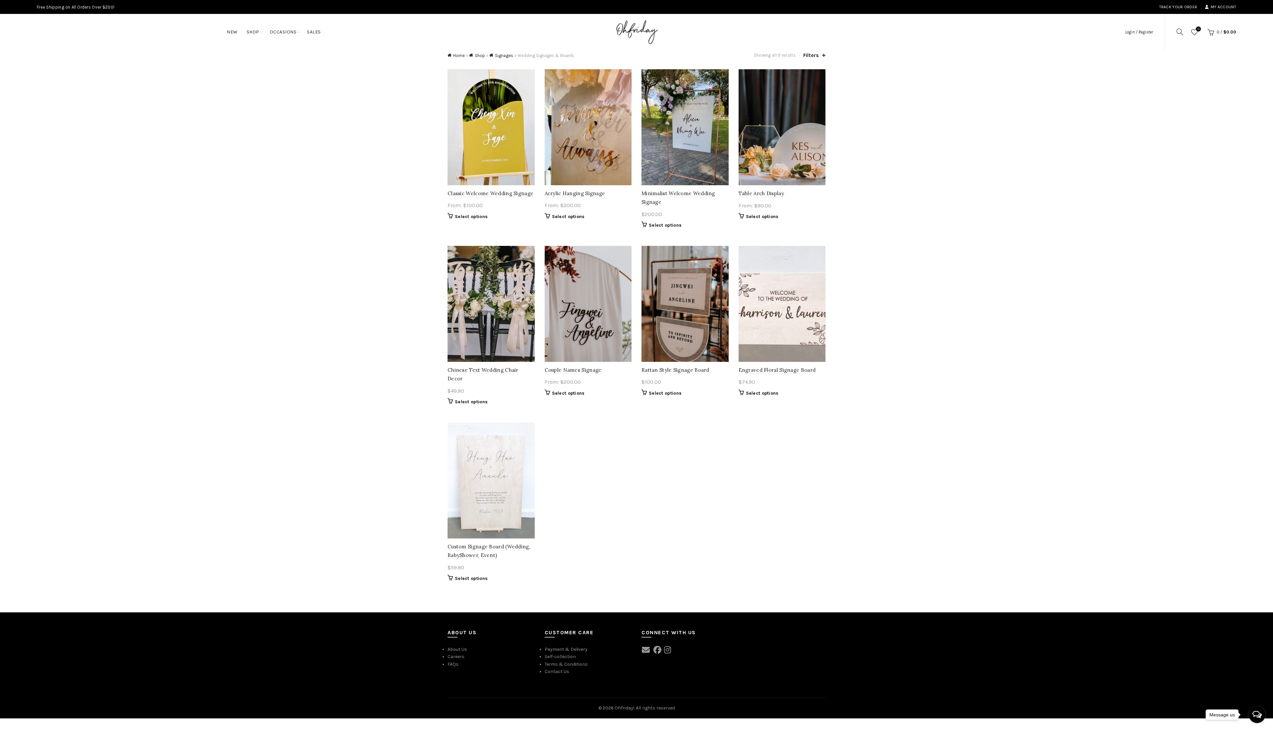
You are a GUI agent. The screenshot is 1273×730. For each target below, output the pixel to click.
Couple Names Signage (573, 370)
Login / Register (1139, 31)
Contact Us (557, 671)
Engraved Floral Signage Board (777, 370)
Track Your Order (1178, 7)
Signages (504, 55)
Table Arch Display (761, 193)
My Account (1223, 7)
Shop (253, 32)
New (232, 32)
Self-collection (560, 656)
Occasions (283, 32)
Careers (456, 656)
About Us (457, 649)
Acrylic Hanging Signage (575, 193)
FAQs (453, 664)
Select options (471, 216)
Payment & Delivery (566, 649)
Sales (314, 32)
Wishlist (1198, 29)
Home (459, 55)
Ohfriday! (624, 708)
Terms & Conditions (566, 664)
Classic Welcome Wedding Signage (490, 193)
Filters (811, 55)
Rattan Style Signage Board (675, 370)
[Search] (1180, 32)
